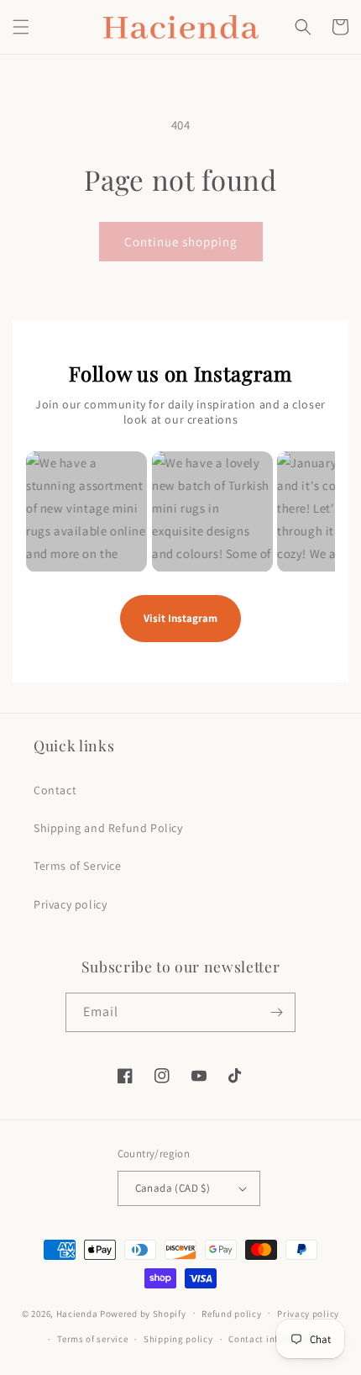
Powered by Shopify (143, 1313)
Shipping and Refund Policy (108, 827)
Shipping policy (178, 1339)
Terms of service (92, 1339)
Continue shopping (181, 242)
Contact (55, 790)
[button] (21, 26)
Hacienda (77, 1313)
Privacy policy (70, 904)
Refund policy (231, 1314)
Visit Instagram (180, 618)
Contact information (273, 1339)
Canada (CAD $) (173, 1188)
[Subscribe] (276, 1012)
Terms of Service (78, 865)
